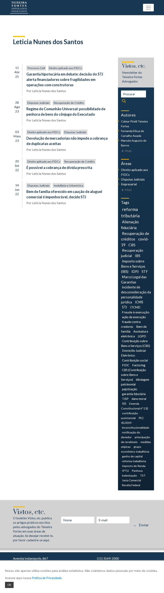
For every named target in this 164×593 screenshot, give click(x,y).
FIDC (125, 365)
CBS (131, 245)
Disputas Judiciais (38, 102)
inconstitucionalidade (135, 427)
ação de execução (134, 317)
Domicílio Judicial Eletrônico (133, 353)
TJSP (125, 398)
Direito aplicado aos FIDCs (65, 68)
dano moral (139, 398)
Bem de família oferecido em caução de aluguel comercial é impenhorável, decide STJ (64, 194)
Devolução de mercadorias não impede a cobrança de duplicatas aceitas (67, 141)
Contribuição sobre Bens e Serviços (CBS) (135, 343)
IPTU (125, 470)
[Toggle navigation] (148, 8)
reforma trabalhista (134, 461)
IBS (137, 255)
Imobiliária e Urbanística (68, 185)
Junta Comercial (131, 480)
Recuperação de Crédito (69, 102)
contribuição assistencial (129, 415)
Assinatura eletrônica (134, 333)
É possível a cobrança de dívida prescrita (59, 167)
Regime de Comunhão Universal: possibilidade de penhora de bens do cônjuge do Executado (65, 111)
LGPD (142, 336)
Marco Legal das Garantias (134, 279)
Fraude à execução (135, 312)
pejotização (129, 389)
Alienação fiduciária (130, 225)
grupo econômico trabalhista (135, 449)
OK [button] (9, 584)
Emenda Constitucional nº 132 (134, 406)
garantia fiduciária (134, 394)
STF (145, 271)
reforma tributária (130, 212)
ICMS (139, 302)
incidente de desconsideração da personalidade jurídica (136, 294)
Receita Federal (131, 485)
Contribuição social (135, 360)
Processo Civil (36, 68)
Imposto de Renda (133, 466)
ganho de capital (132, 456)
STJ (124, 307)
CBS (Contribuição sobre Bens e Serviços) (133, 374)
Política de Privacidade (47, 578)
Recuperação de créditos (135, 236)
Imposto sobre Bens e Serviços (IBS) (133, 266)
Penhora (137, 470)
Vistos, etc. (134, 66)
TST (143, 475)
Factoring (138, 365)
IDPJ (135, 271)
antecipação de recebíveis (135, 439)
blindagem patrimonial (135, 382)
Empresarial (129, 184)
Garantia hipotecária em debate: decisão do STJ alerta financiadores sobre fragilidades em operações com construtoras (64, 79)
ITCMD (135, 307)
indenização (129, 475)
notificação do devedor (130, 435)
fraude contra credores (131, 324)
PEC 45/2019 (132, 420)
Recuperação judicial (132, 253)
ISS (124, 403)
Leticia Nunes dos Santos (49, 91)
